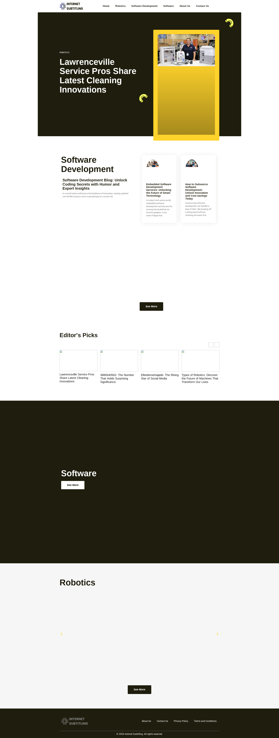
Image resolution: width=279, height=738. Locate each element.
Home (106, 6)
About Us (184, 6)
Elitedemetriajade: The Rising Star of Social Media (160, 376)
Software (168, 6)
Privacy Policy (181, 721)
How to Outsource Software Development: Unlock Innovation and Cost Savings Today (196, 191)
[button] (61, 634)
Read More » (64, 96)
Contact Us (202, 6)
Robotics (120, 6)
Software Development (144, 6)
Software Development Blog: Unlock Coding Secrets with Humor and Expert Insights (94, 184)
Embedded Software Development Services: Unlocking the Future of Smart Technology (158, 190)
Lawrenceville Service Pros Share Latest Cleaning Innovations (98, 75)
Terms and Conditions (205, 721)
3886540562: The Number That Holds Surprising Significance (117, 378)
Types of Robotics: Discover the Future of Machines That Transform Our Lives (200, 378)
